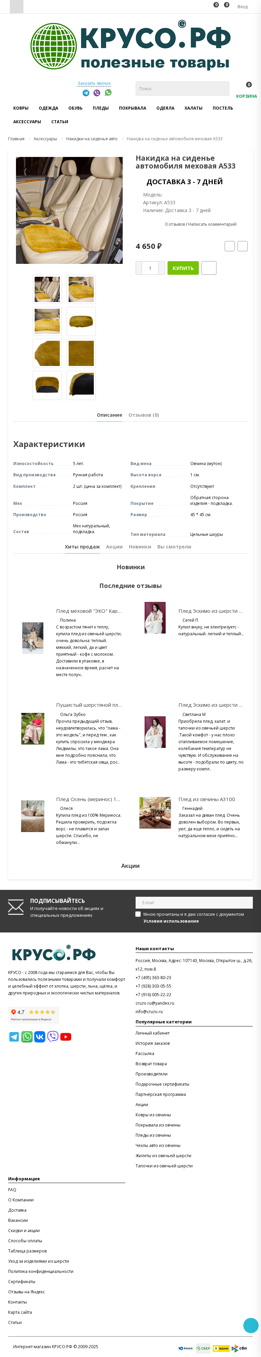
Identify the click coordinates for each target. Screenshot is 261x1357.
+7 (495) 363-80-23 (153, 977)
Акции (114, 546)
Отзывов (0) (143, 415)
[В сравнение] (243, 246)
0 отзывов (175, 224)
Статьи (59, 122)
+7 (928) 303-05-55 (153, 986)
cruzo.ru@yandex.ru (155, 1003)
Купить (183, 268)
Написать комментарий (212, 224)
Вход (242, 7)
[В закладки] (230, 246)
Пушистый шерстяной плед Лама (97, 704)
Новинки (140, 546)
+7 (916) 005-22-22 (153, 994)
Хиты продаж (82, 546)
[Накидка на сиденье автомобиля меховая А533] (69, 210)
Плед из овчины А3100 (206, 799)
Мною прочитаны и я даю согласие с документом (193, 917)
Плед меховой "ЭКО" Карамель (94, 610)
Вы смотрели (174, 546)
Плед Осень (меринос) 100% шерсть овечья (111, 799)
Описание (109, 415)
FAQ (12, 1190)
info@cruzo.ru (149, 1012)
